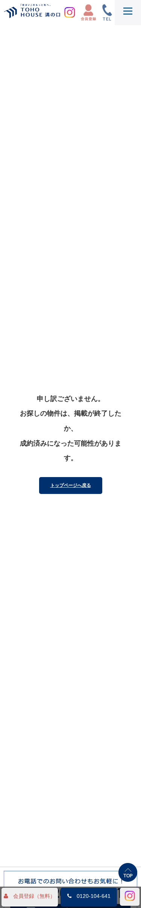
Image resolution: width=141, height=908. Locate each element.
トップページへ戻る (70, 485)
